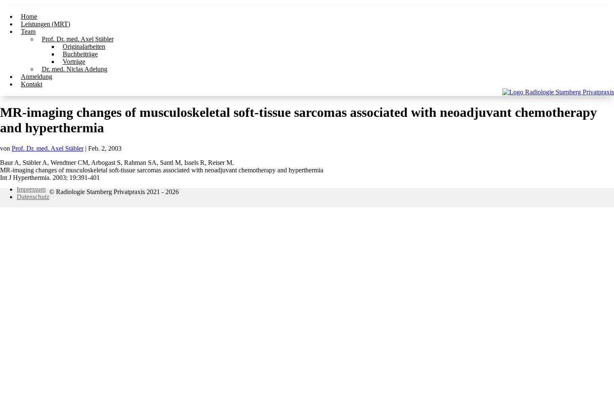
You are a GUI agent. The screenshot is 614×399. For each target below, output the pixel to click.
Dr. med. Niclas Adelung (74, 69)
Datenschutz (33, 196)
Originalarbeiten (84, 46)
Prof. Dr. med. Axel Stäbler (78, 39)
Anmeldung (36, 76)
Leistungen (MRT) (45, 24)
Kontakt (31, 84)
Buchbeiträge (80, 54)
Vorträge (74, 61)
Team (28, 31)
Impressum (31, 189)
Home (29, 16)
